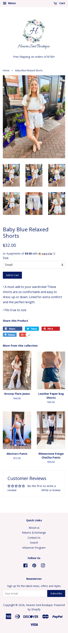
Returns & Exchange (34, 532)
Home (6, 70)
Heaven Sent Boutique (39, 605)
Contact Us (34, 537)
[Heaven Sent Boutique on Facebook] (25, 566)
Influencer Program (34, 547)
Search (34, 542)
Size (5, 258)
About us (34, 527)
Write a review (50, 490)
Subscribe (56, 593)
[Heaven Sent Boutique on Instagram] (43, 566)
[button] (34, 253)
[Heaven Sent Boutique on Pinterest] (34, 566)
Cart (62, 3)
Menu (11, 3)
